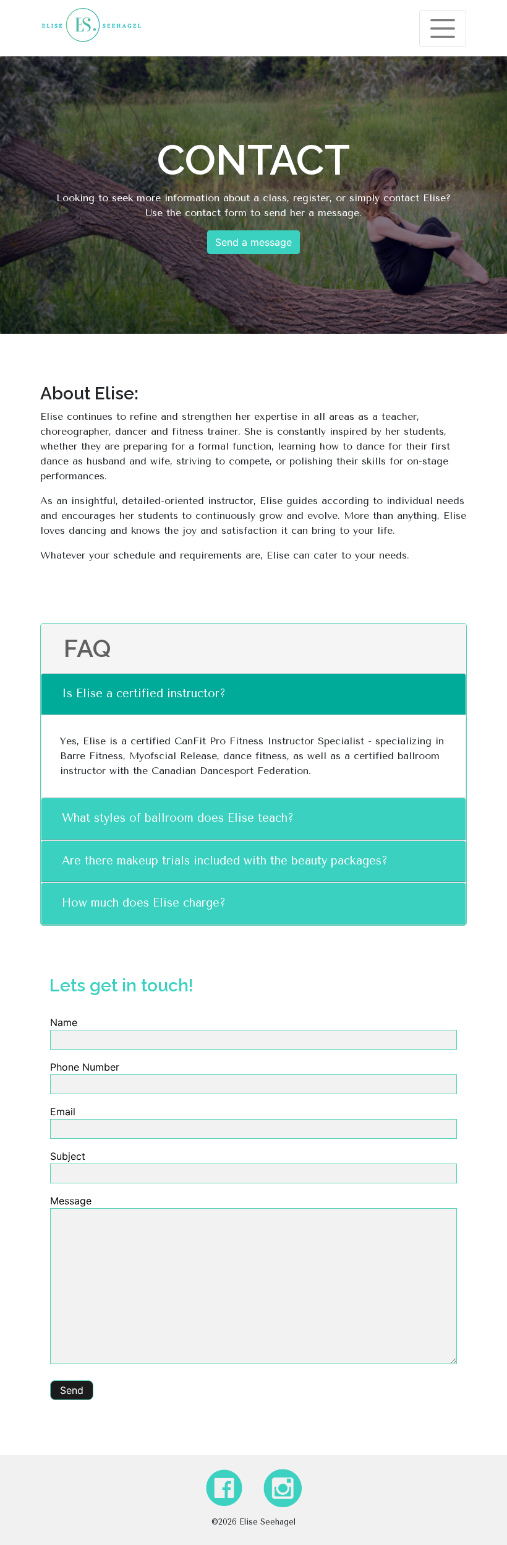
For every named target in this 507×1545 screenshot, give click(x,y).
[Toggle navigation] (442, 28)
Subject (67, 1156)
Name (63, 1022)
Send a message (253, 242)
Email (62, 1111)
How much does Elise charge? (144, 903)
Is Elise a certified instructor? (144, 693)
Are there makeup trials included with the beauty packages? (225, 861)
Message (71, 1201)
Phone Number (84, 1067)
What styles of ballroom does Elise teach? (178, 818)
